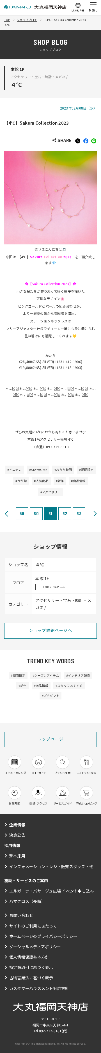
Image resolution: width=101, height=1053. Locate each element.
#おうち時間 (63, 469)
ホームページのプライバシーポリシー (43, 936)
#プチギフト (50, 695)
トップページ (50, 739)
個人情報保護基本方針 (29, 957)
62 (65, 513)
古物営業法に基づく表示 (31, 977)
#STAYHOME (38, 469)
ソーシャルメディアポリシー (35, 946)
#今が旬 (21, 480)
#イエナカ (14, 469)
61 (50, 513)
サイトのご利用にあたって (33, 926)
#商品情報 (78, 480)
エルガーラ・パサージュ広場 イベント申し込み (51, 891)
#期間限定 (86, 469)
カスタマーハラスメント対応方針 (39, 988)
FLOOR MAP (50, 587)
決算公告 (17, 835)
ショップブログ (27, 20)
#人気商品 (41, 480)
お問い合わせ (21, 915)
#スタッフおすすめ (69, 685)
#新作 (60, 480)
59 (22, 513)
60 (36, 513)
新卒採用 (17, 856)
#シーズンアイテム (46, 675)
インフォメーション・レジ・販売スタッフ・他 (51, 866)
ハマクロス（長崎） (27, 901)
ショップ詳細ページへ (50, 630)
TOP (7, 20)
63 (79, 513)
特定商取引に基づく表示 (31, 967)
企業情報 (17, 824)
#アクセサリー (50, 492)
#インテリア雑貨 (78, 675)
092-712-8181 (50, 1030)
